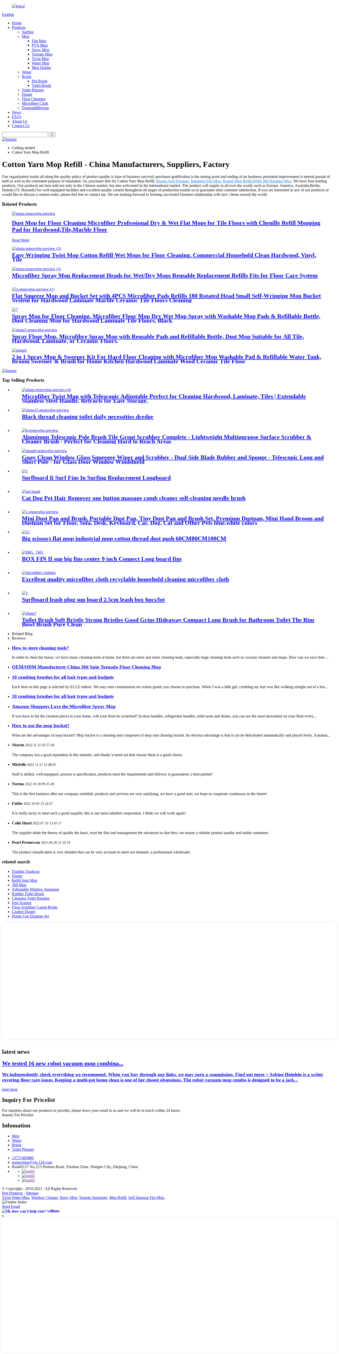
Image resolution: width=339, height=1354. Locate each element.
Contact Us (21, 126)
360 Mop (19, 885)
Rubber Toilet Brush (28, 894)
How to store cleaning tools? (40, 647)
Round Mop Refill (237, 181)
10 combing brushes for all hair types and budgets (63, 677)
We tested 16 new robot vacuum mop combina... (62, 1063)
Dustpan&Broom (35, 108)
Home (17, 23)
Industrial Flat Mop (206, 181)
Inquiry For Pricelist (17, 1115)
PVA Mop (40, 45)
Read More (21, 240)
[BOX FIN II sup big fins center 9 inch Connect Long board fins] (32, 552)
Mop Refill (117, 1197)
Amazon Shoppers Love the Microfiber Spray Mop (64, 706)
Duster (27, 94)
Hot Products (12, 1193)
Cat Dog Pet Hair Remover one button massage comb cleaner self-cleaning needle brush (133, 498)
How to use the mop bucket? (41, 725)
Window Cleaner (44, 1197)
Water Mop (40, 63)
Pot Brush (39, 81)
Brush (26, 76)
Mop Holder (41, 68)
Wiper (26, 72)
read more (10, 1089)
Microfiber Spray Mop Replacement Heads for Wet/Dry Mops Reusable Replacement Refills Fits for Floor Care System (165, 275)
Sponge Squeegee (93, 1197)
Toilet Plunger (33, 90)
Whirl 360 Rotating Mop (272, 181)
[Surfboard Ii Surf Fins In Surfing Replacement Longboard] (25, 471)
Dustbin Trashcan (25, 871)
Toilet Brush (41, 85)
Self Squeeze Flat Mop (146, 1197)
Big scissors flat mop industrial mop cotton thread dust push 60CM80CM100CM (124, 538)
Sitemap (32, 1193)
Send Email (11, 1206)
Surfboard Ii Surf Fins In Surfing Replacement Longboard (96, 477)
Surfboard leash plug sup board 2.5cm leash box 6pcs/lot (93, 599)
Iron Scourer (22, 903)
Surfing (28, 32)
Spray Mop (40, 50)
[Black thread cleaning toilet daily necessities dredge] (45, 410)
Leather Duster (23, 912)
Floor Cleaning (33, 99)
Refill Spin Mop (24, 880)
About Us (19, 121)
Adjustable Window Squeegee (35, 889)
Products (19, 27)
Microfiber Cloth (35, 103)
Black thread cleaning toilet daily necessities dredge (87, 416)
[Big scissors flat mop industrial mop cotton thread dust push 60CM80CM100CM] (26, 532)
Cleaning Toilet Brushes (31, 898)
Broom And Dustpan (172, 181)
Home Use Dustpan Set (30, 916)
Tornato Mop (42, 54)
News (16, 112)
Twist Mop (40, 59)
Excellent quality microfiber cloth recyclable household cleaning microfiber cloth (125, 579)
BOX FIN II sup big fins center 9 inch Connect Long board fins (102, 559)
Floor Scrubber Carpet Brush (34, 907)
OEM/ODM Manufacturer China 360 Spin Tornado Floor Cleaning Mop (86, 667)
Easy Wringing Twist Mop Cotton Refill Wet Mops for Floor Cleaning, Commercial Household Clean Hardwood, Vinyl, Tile (164, 257)
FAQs (16, 117)
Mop (25, 36)
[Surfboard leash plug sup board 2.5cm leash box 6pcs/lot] (25, 593)
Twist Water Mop (15, 1197)
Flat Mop (39, 41)
